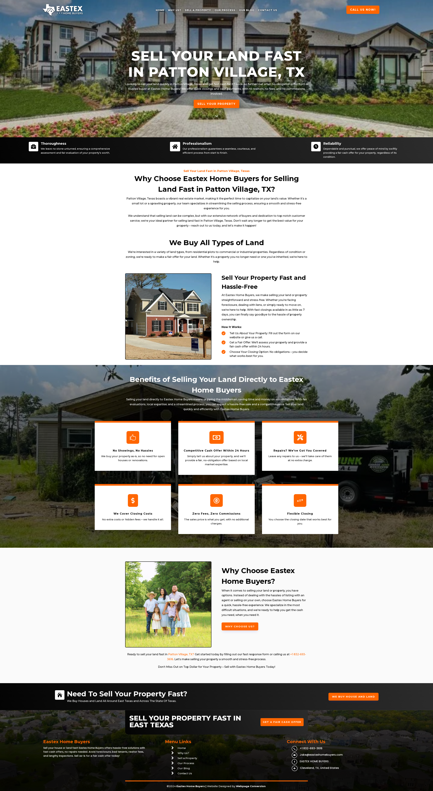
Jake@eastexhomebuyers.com (321, 755)
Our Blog (246, 10)
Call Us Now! (363, 9)
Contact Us (267, 10)
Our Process (225, 10)
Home (160, 10)
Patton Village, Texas (187, 84)
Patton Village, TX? (181, 654)
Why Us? (174, 10)
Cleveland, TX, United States (319, 768)
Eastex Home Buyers (190, 786)
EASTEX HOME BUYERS (314, 761)
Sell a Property (198, 10)
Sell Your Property (216, 103)
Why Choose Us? (240, 626)
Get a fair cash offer (282, 722)
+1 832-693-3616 (311, 748)
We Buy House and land (353, 696)
